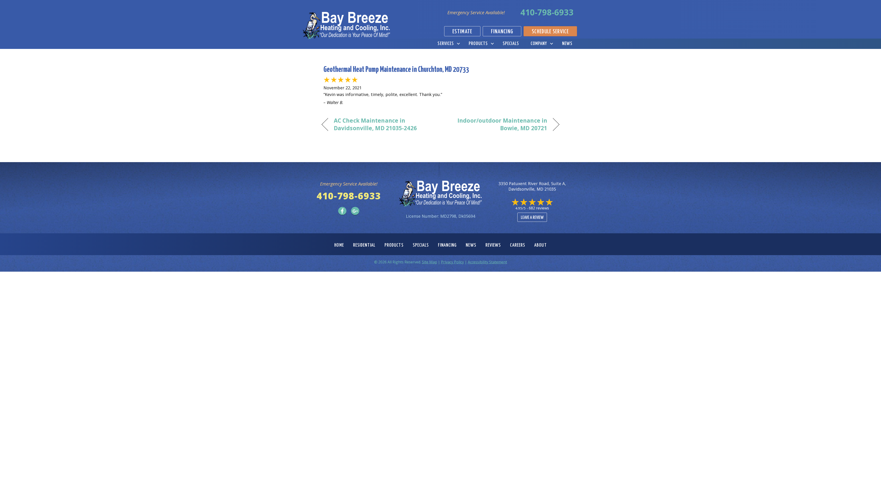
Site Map (429, 262)
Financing (447, 245)
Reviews (493, 245)
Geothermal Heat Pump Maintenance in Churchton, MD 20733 (396, 69)
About (540, 245)
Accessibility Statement (487, 262)
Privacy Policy (452, 262)
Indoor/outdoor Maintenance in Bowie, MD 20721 (497, 124)
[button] (458, 44)
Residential (364, 245)
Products (478, 43)
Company (539, 43)
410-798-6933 (547, 12)
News (567, 43)
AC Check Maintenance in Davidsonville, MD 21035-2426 (375, 124)
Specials (511, 43)
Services (446, 43)
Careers (517, 245)
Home (339, 245)
